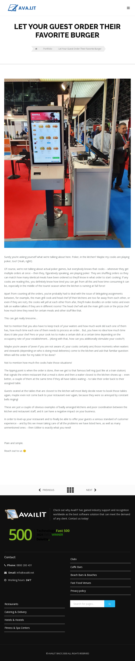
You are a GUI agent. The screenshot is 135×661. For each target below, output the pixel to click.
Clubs (73, 559)
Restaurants (11, 604)
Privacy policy (78, 590)
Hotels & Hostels (14, 620)
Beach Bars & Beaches (83, 575)
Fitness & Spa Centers (17, 627)
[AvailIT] (36, 8)
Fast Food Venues (80, 583)
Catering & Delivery (16, 612)
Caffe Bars (76, 567)
